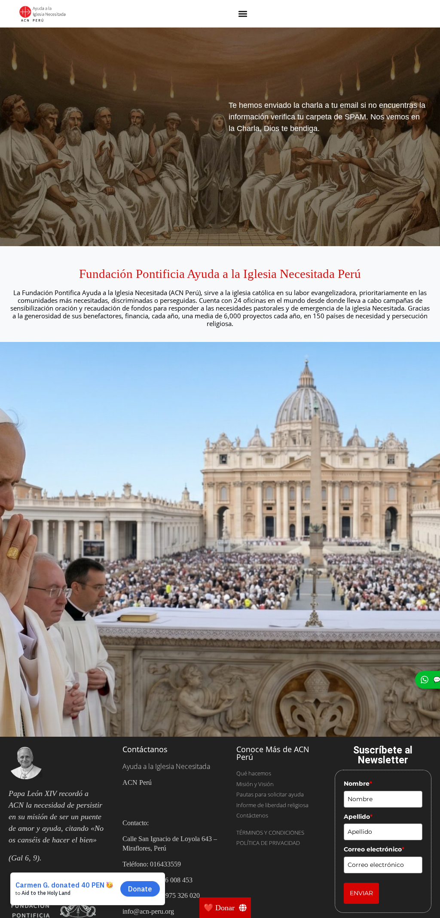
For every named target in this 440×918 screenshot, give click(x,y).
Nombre (358, 783)
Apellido (358, 816)
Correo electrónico (374, 849)
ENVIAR (361, 893)
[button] (243, 14)
